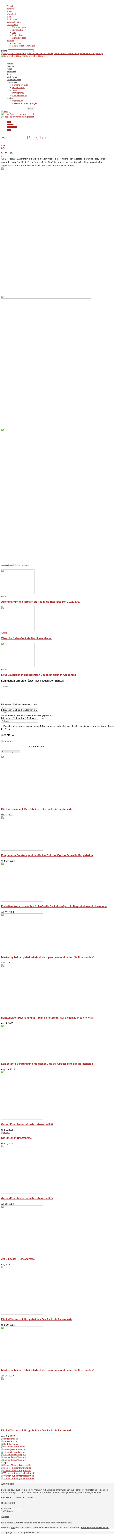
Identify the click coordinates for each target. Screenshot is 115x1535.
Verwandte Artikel (8, 565)
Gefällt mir (16, 1509)
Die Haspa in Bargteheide (16, 1138)
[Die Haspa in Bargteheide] (5, 1132)
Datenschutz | (20, 1497)
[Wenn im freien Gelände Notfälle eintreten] (17, 630)
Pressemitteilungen (12, 127)
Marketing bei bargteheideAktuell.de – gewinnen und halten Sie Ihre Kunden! (47, 957)
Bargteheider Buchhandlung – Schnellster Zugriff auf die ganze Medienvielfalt (47, 1017)
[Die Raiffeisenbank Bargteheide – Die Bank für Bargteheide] (22, 804)
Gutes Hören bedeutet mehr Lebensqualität (27, 1124)
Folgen (16, 1511)
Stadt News (12, 19)
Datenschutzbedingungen (23, 46)
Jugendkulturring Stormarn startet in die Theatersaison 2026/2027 (41, 602)
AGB (30, 1497)
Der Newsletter (19, 38)
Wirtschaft (11, 14)
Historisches (17, 30)
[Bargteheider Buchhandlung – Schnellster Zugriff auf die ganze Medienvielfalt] (22, 1012)
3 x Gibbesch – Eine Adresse (18, 1259)
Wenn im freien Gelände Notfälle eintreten (26, 638)
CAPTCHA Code (36, 746)
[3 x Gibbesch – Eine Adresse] (22, 1253)
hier (13, 1528)
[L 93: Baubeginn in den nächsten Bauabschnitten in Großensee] (17, 667)
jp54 (3, 148)
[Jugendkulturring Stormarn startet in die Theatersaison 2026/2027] (17, 593)
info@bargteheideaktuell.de (95, 1528)
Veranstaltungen (14, 22)
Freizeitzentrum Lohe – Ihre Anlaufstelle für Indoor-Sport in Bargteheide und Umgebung (54, 906)
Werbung (18, 1523)
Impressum (17, 43)
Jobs (14, 32)
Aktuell (10, 6)
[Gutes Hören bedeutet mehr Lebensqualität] (22, 1119)
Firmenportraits (19, 27)
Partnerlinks (17, 35)
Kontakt (10, 40)
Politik (9, 11)
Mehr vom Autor (22, 565)
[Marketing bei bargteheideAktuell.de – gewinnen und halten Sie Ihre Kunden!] (22, 952)
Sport (9, 16)
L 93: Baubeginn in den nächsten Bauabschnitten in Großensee (38, 675)
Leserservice (12, 24)
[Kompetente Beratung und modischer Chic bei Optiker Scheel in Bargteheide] (22, 850)
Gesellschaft (10, 124)
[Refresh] (6, 741)
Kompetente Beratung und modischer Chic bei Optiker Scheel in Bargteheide (47, 855)
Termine (10, 9)
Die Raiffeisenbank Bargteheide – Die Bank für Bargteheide (36, 809)
